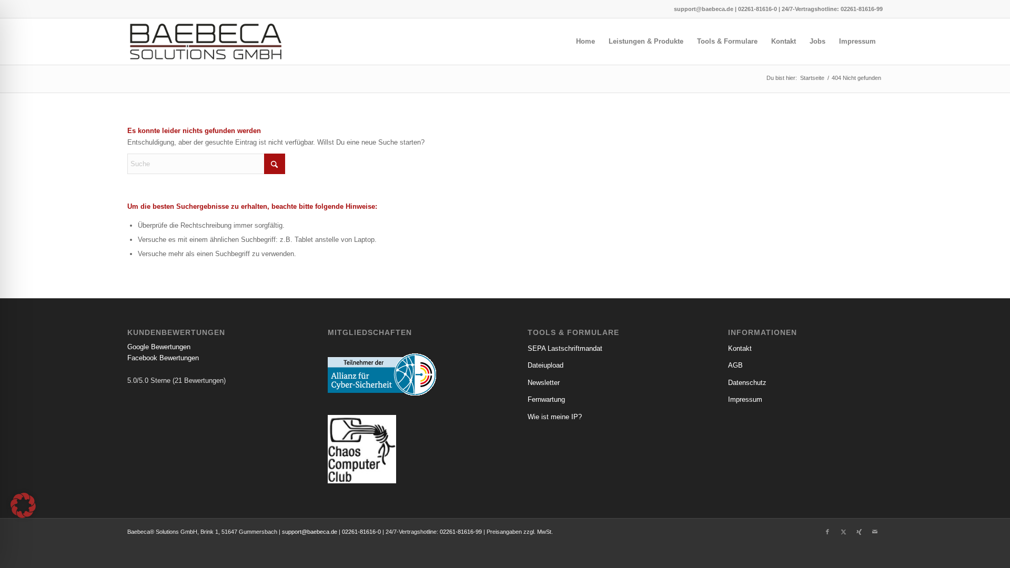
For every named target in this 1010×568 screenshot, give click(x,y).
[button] (23, 505)
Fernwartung (546, 399)
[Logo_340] (205, 41)
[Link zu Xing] (859, 532)
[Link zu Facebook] (827, 532)
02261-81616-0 (757, 9)
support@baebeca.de (703, 9)
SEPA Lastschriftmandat (565, 348)
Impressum (745, 399)
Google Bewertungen (158, 347)
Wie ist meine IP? (555, 417)
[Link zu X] (843, 532)
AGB (735, 365)
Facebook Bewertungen (163, 358)
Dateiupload (545, 365)
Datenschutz (747, 383)
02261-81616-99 (862, 9)
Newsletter (544, 383)
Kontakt (740, 348)
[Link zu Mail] (875, 532)
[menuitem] (585, 41)
